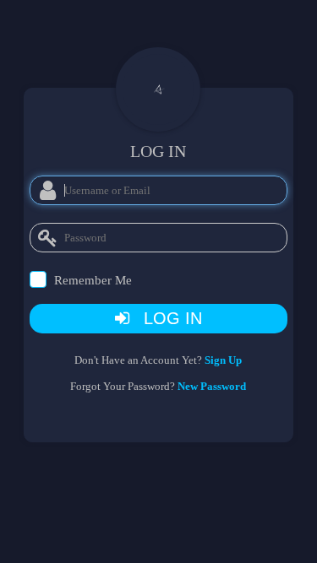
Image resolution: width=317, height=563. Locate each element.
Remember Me (93, 280)
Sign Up (223, 360)
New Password (212, 386)
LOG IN (168, 318)
